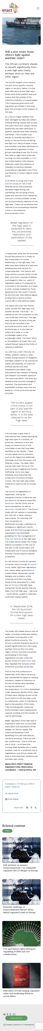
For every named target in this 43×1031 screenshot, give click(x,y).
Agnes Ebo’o (13, 793)
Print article (12, 799)
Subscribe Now (16, 1018)
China (28, 661)
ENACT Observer (12, 787)
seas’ (15, 143)
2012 (34, 158)
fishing (15, 585)
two (24, 280)
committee (24, 689)
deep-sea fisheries (13, 539)
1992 (7, 521)
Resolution (9, 503)
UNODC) (9, 184)
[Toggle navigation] (38, 8)
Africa (7, 831)
